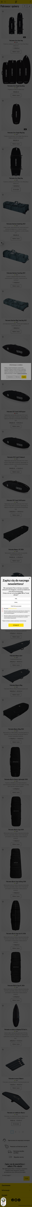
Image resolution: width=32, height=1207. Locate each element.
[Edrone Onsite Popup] (16, 603)
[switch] (3, 1205)
